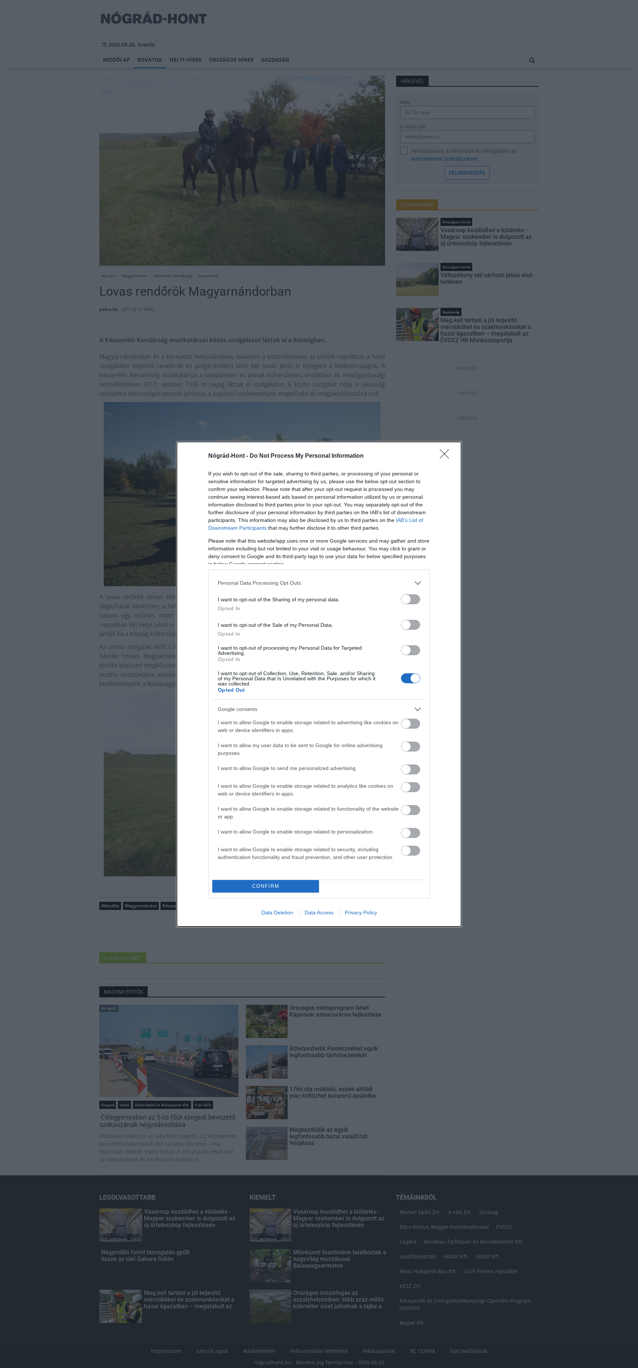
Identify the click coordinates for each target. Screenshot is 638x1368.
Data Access (319, 912)
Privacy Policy (361, 912)
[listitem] (319, 583)
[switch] (410, 599)
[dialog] (319, 684)
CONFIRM (265, 886)
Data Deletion (277, 912)
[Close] (447, 456)
